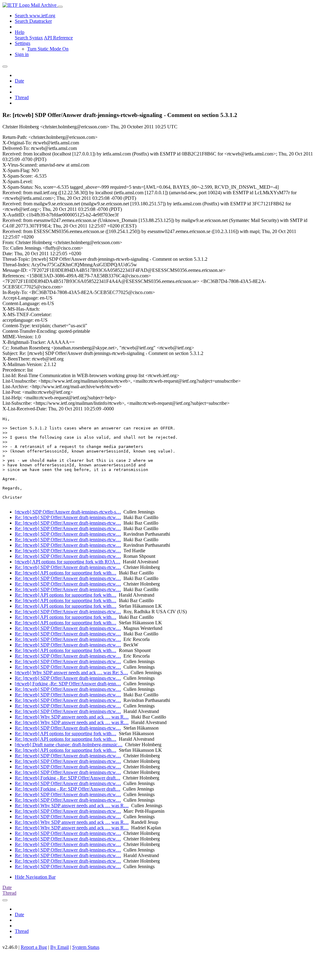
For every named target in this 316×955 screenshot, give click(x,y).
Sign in (22, 54)
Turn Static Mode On (48, 48)
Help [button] (19, 32)
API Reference (58, 37)
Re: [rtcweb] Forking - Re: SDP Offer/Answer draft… (67, 777)
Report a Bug (34, 947)
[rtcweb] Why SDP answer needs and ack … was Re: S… (71, 672)
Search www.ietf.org (35, 15)
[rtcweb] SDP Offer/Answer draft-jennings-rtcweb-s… (68, 511)
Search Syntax (29, 37)
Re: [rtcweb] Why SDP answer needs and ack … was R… (72, 716)
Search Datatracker (33, 21)
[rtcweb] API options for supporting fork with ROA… (67, 561)
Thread (22, 97)
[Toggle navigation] (60, 7)
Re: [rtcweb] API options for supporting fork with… (65, 572)
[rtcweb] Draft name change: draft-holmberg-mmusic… (69, 744)
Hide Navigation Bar (35, 877)
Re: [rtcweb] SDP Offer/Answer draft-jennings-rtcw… (68, 517)
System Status (85, 947)
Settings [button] (22, 43)
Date (19, 80)
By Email (59, 947)
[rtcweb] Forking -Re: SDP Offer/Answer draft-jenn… (68, 683)
